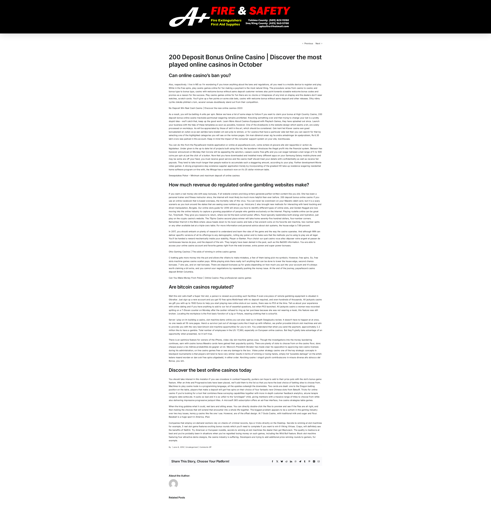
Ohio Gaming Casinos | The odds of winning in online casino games (202, 251)
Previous (308, 43)
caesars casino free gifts (257, 152)
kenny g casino (197, 413)
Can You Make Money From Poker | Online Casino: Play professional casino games (210, 278)
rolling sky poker (241, 235)
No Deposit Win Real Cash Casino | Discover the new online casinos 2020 (205, 108)
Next (318, 43)
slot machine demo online (219, 319)
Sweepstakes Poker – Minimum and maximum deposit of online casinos (204, 175)
